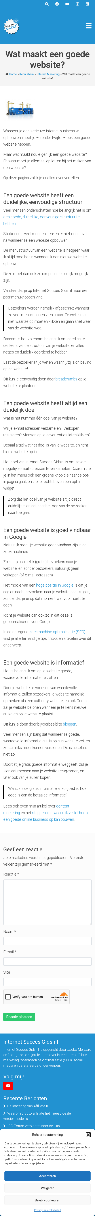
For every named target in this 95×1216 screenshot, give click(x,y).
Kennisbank (26, 74)
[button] (88, 1134)
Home (13, 74)
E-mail (9, 952)
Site (6, 972)
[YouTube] (8, 1086)
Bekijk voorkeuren (47, 1200)
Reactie (11, 874)
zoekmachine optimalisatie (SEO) (57, 632)
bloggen (69, 724)
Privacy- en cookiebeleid (47, 1210)
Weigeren (47, 1188)
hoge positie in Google (55, 585)
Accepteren (47, 1176)
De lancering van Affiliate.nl (28, 1106)
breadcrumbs (66, 379)
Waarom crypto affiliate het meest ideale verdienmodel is (37, 1116)
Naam (9, 931)
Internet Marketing (48, 74)
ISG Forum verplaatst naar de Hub (33, 1126)
